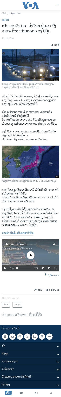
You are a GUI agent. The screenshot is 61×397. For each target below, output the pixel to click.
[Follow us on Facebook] (5, 336)
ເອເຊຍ (5, 20)
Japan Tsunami (16, 244)
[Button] (55, 45)
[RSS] (35, 336)
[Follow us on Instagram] (20, 336)
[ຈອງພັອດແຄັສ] (49, 336)
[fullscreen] (56, 268)
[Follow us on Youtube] (12, 336)
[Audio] (36, 393)
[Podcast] (42, 336)
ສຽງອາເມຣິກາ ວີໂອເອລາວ (20, 248)
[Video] (21, 393)
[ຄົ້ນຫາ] (51, 393)
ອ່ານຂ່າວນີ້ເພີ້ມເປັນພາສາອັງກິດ (18, 233)
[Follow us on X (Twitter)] (27, 336)
